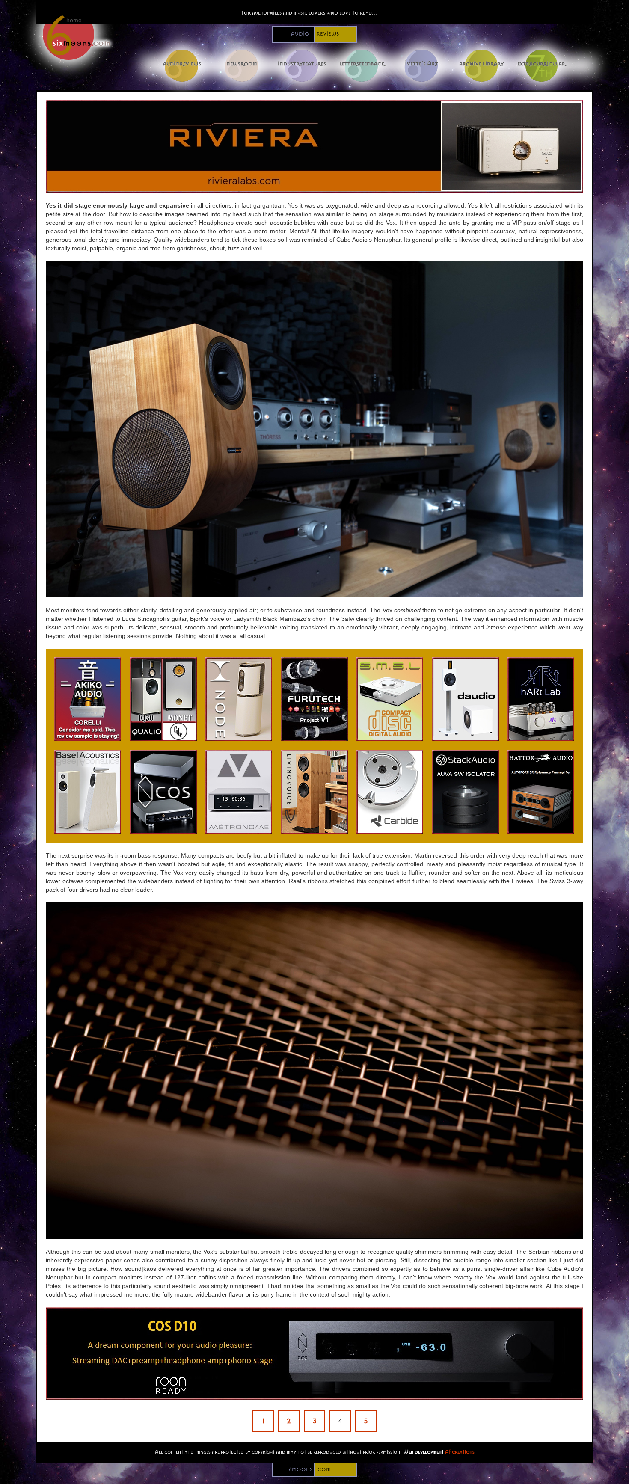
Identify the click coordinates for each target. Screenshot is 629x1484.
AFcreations (460, 1451)
